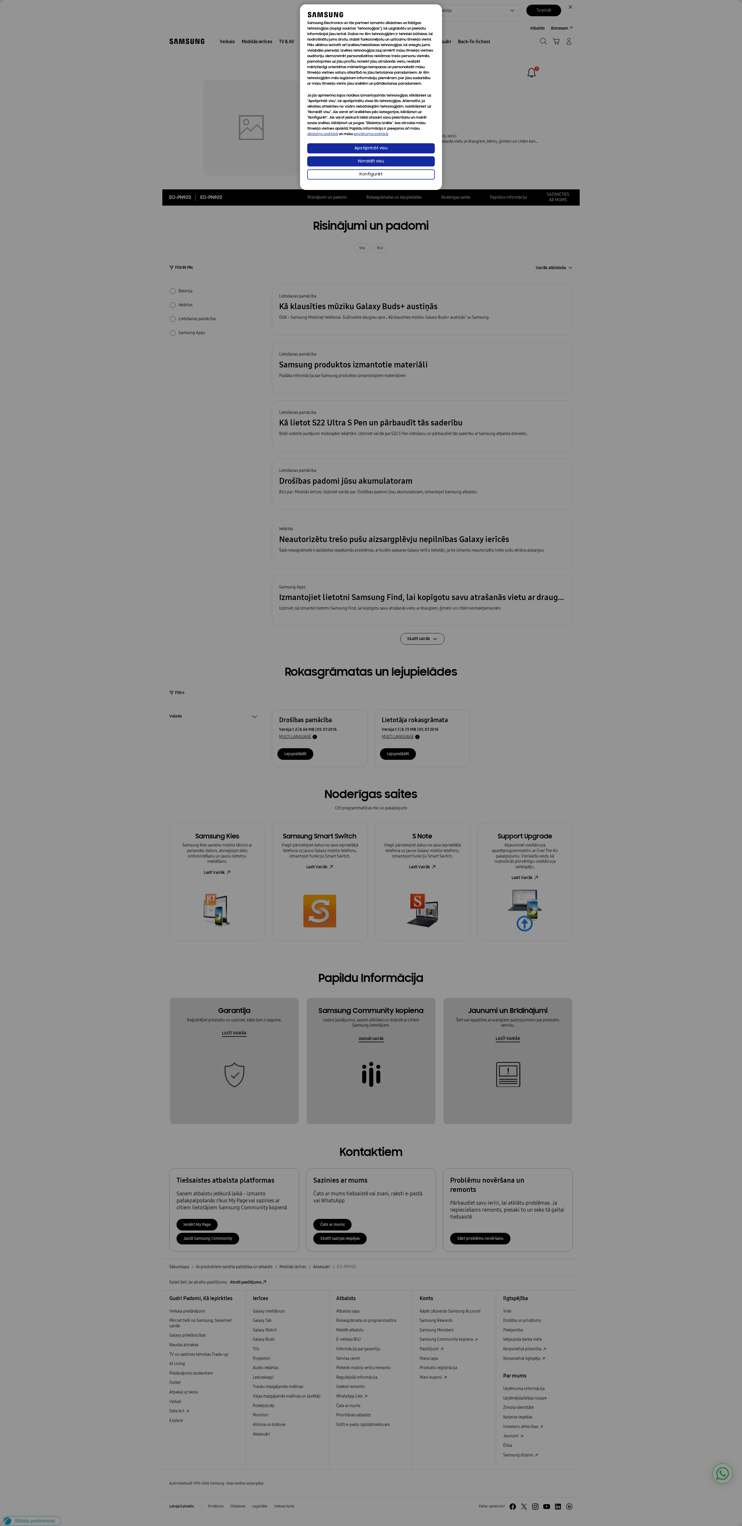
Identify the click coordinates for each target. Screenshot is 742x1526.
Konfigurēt (371, 174)
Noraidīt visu (371, 161)
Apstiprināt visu (371, 148)
